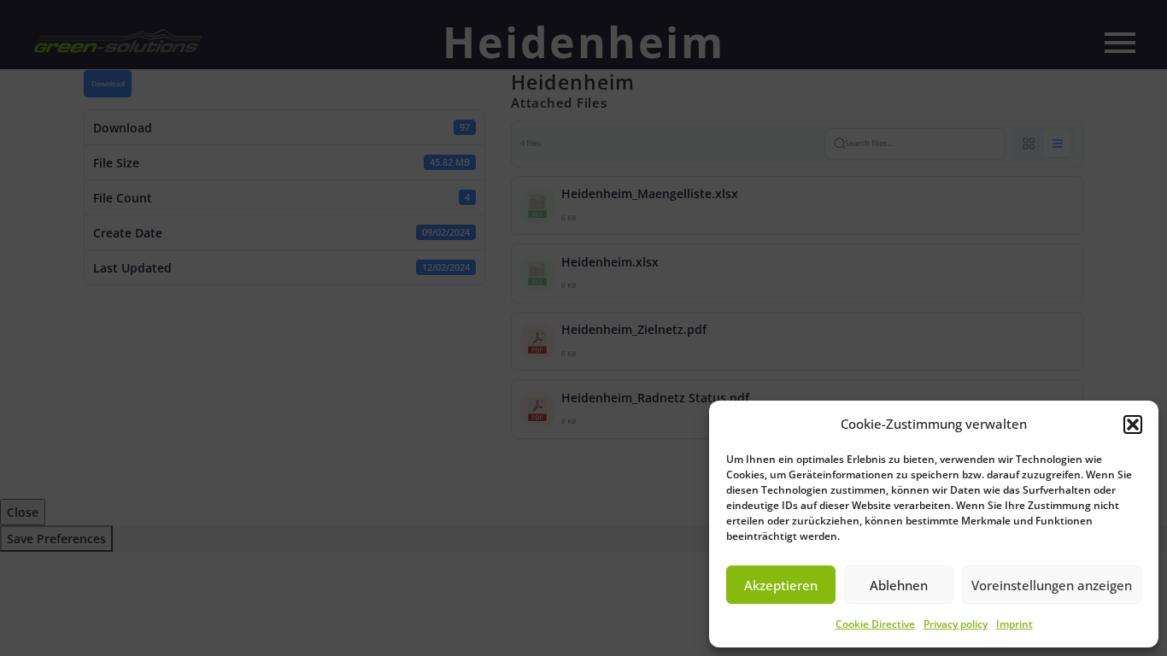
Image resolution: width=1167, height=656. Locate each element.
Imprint (1014, 624)
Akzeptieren (781, 585)
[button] (1132, 424)
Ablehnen (899, 585)
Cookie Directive (875, 624)
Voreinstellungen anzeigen (1051, 585)
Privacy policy (956, 624)
